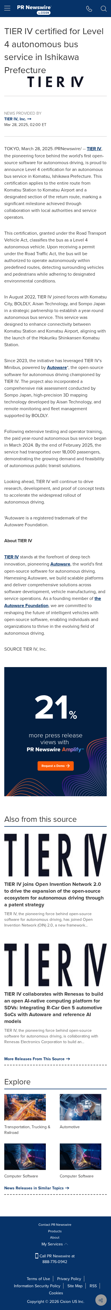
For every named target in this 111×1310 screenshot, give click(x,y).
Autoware (57, 367)
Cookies (56, 1293)
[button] (55, 81)
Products (55, 1231)
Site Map (75, 1286)
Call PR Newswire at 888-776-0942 (56, 1258)
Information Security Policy (37, 1286)
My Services (53, 1244)
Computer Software (21, 1176)
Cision (65, 1301)
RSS (93, 1286)
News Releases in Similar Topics (34, 1188)
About (54, 1237)
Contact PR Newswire (54, 1224)
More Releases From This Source (34, 1059)
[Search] (103, 8)
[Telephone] (89, 8)
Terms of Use (38, 1279)
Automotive (70, 1127)
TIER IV (94, 148)
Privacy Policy (69, 1279)
